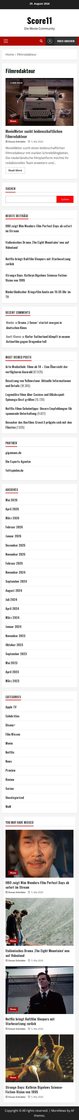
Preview (10, 770)
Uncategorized (15, 797)
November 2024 (16, 572)
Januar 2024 (13, 626)
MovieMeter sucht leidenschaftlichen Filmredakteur (39, 102)
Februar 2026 (14, 527)
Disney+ (10, 725)
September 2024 (16, 581)
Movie (9, 743)
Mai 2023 (11, 663)
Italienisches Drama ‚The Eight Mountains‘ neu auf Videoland (37, 953)
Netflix (10, 752)
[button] (6, 41)
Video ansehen (65, 41)
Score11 (39, 20)
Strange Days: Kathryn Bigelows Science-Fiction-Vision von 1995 (34, 1089)
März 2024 (12, 617)
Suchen (10, 189)
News (13, 121)
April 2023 (12, 672)
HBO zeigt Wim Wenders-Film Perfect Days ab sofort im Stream (37, 885)
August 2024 (14, 590)
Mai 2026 (11, 500)
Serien (10, 788)
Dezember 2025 (15, 545)
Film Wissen (13, 734)
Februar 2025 (14, 563)
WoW (8, 806)
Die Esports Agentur (18, 461)
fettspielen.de (14, 470)
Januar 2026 (13, 536)
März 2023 (12, 681)
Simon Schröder (17, 141)
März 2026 (12, 518)
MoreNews (58, 1111)
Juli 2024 (11, 599)
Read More (16, 171)
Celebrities (12, 716)
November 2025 (15, 554)
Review (10, 779)
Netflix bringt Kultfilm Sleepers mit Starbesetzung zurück (30, 1021)
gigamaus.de (13, 453)
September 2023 (16, 654)
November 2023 (15, 636)
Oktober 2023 (14, 645)
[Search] (41, 41)
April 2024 (12, 608)
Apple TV (11, 707)
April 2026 (12, 509)
